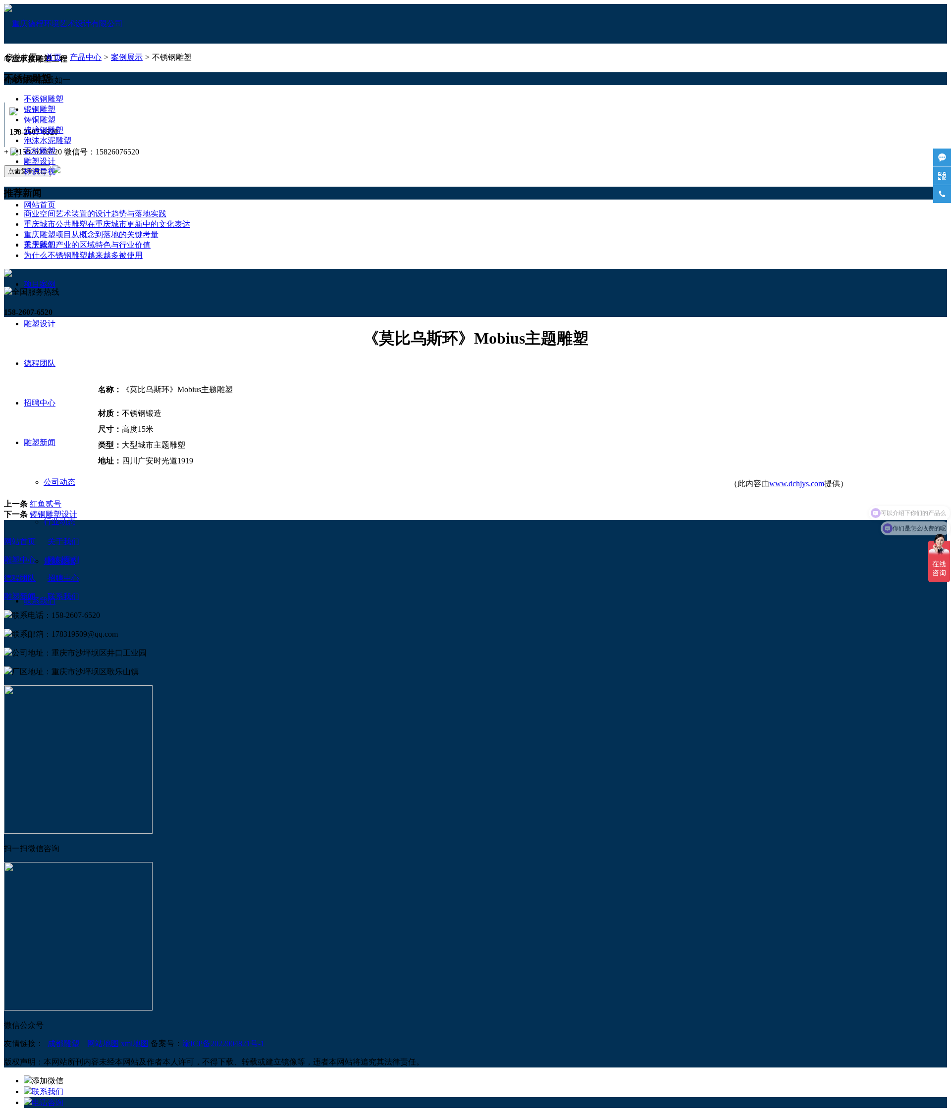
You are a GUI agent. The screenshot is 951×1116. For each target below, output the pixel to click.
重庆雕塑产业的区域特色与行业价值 (87, 245)
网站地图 (103, 1043)
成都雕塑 (63, 1043)
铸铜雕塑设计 (53, 514)
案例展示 (127, 57)
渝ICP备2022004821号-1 (223, 1043)
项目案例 (39, 284)
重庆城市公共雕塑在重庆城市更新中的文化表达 (107, 224)
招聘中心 (39, 403)
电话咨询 (47, 1102)
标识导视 (39, 171)
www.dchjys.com (796, 483)
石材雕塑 (39, 151)
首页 (53, 57)
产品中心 (86, 57)
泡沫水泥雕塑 (47, 140)
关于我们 (63, 541)
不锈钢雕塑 (43, 99)
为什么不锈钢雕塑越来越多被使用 (83, 255)
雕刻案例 (63, 560)
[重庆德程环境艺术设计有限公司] (63, 23)
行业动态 (59, 521)
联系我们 (63, 596)
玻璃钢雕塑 (43, 130)
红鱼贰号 (45, 504)
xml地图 (135, 1043)
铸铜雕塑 (39, 119)
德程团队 (39, 363)
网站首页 (39, 205)
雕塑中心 (20, 560)
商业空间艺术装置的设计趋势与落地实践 (95, 213)
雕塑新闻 (39, 442)
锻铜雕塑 (39, 109)
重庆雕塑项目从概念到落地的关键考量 (91, 234)
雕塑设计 (39, 323)
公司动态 (59, 482)
